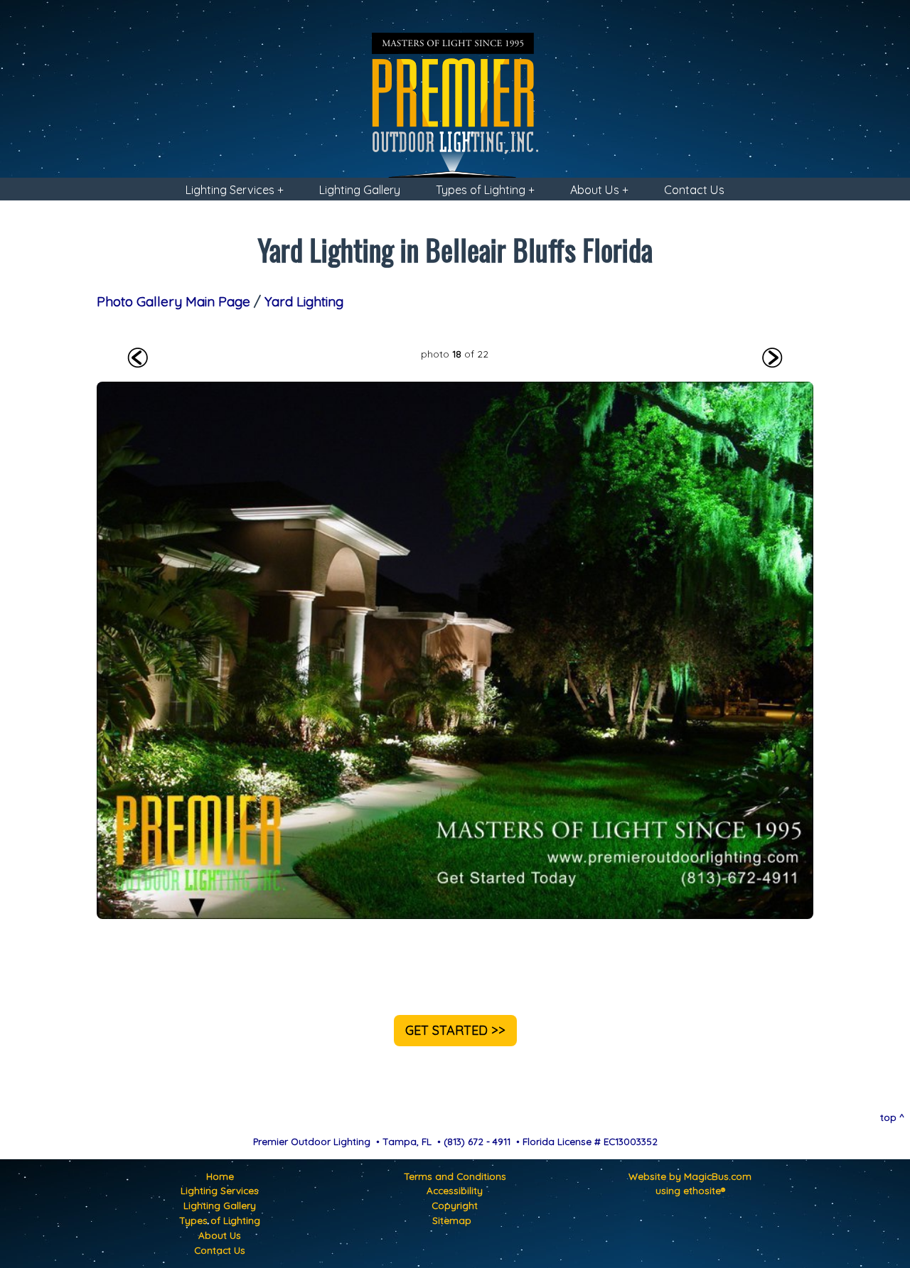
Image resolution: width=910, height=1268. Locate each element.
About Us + (599, 190)
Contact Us (694, 190)
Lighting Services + (235, 190)
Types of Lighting (219, 1220)
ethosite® (704, 1190)
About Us (219, 1235)
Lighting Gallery (359, 190)
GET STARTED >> (455, 1030)
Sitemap (451, 1220)
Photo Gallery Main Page (173, 301)
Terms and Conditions (455, 1176)
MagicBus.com (717, 1176)
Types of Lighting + (485, 190)
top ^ (892, 1117)
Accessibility (455, 1190)
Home (220, 1176)
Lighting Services (220, 1190)
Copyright (455, 1205)
